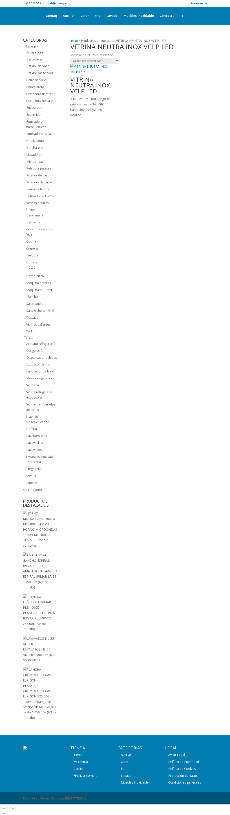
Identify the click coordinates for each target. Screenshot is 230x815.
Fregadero (33, 469)
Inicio (74, 40)
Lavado (112, 16)
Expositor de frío (38, 364)
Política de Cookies (182, 768)
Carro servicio (36, 80)
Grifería (31, 429)
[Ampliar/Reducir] (2, 808)
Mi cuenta (80, 761)
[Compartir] (11, 808)
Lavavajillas (34, 443)
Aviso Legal (176, 755)
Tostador (33, 317)
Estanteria (33, 462)
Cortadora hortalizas (41, 100)
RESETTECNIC (75, 798)
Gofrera (32, 262)
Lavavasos (34, 450)
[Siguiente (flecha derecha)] (6, 813)
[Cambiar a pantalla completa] (6, 808)
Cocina (31, 241)
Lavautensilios (36, 436)
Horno (30, 269)
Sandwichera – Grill (40, 310)
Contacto (167, 16)
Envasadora (34, 107)
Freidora (32, 255)
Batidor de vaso (37, 66)
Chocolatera (35, 87)
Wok (29, 331)
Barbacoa (33, 222)
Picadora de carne (39, 182)
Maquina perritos (38, 283)
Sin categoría (32, 490)
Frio (98, 16)
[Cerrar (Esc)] (15, 808)
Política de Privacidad (183, 761)
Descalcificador (37, 422)
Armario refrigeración (41, 343)
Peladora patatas (38, 168)
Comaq (51, 16)
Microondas (35, 161)
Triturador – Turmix (40, 196)
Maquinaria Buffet (39, 290)
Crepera (32, 248)
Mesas (31, 476)
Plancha (32, 296)
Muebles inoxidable (139, 16)
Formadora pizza (38, 133)
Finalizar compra (85, 775)
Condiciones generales (184, 782)
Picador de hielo (38, 175)
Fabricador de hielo (40, 371)
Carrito (78, 768)
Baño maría (34, 215)
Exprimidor (34, 114)
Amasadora (34, 52)
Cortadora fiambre (39, 94)
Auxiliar (69, 16)
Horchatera (34, 147)
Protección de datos (183, 775)
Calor (85, 16)
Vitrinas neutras (37, 203)
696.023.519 (33, 3)
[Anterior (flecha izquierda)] (2, 813)
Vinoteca (32, 385)
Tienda (78, 755)
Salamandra (35, 303)
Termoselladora (37, 189)
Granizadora (35, 140)
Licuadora (33, 154)
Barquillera (34, 59)
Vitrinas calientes (38, 324)
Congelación (35, 350)
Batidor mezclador (39, 73)
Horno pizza (35, 276)
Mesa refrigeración (40, 378)
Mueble (31, 483)
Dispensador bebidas (41, 357)
